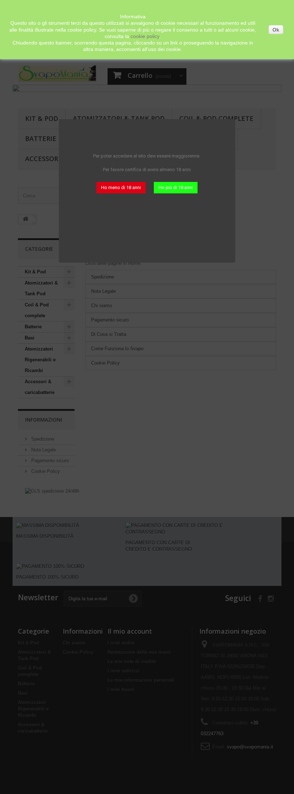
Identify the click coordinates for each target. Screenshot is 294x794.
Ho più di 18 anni (175, 187)
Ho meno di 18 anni (121, 187)
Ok (275, 30)
